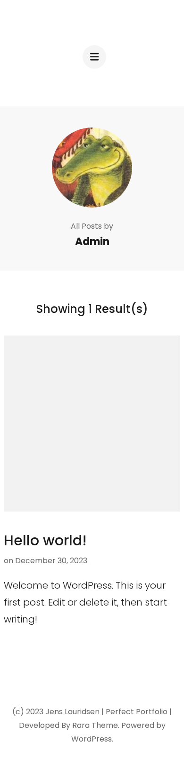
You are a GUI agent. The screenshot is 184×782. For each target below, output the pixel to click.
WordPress (91, 739)
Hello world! (45, 540)
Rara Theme (95, 725)
